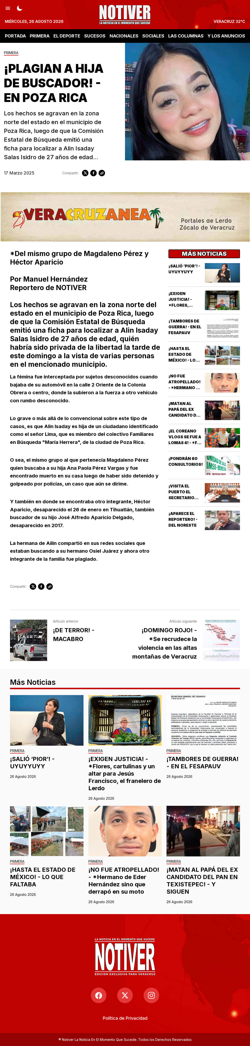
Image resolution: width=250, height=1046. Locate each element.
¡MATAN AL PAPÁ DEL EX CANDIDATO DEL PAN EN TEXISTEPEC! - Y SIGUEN (202, 880)
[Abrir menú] (8, 8)
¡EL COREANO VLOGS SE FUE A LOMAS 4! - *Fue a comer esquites (185, 443)
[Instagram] (151, 995)
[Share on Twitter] (85, 173)
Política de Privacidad (125, 1018)
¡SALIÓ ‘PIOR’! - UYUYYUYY (32, 762)
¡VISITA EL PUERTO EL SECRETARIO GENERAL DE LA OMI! (184, 498)
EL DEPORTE (66, 35)
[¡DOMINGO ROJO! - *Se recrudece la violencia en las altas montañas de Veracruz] (221, 640)
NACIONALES (124, 35)
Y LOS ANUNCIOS (226, 35)
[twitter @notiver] (125, 995)
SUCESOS (94, 35)
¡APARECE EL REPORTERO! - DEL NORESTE (183, 519)
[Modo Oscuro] (19, 8)
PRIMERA (40, 35)
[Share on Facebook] (93, 173)
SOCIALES (153, 35)
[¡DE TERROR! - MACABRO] (28, 640)
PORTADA (15, 35)
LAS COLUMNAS (186, 35)
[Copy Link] (101, 173)
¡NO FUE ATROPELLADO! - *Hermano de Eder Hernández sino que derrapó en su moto (123, 880)
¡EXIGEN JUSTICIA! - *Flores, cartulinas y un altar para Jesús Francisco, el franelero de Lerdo (124, 773)
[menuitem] (125, 1018)
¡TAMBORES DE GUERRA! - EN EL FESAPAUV (184, 327)
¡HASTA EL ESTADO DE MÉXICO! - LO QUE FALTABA (42, 877)
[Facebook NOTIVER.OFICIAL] (98, 995)
